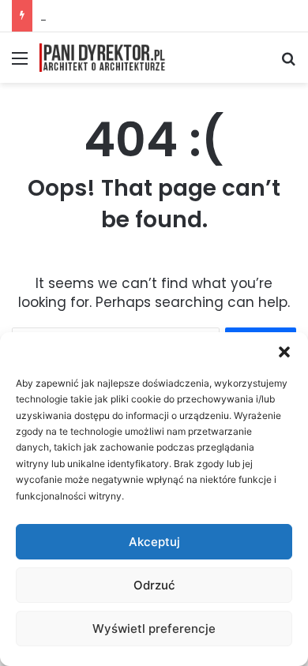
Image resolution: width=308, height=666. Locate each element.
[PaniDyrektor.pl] (102, 57)
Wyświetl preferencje (154, 628)
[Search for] (288, 63)
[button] (284, 352)
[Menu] (20, 63)
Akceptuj (154, 541)
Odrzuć (154, 585)
